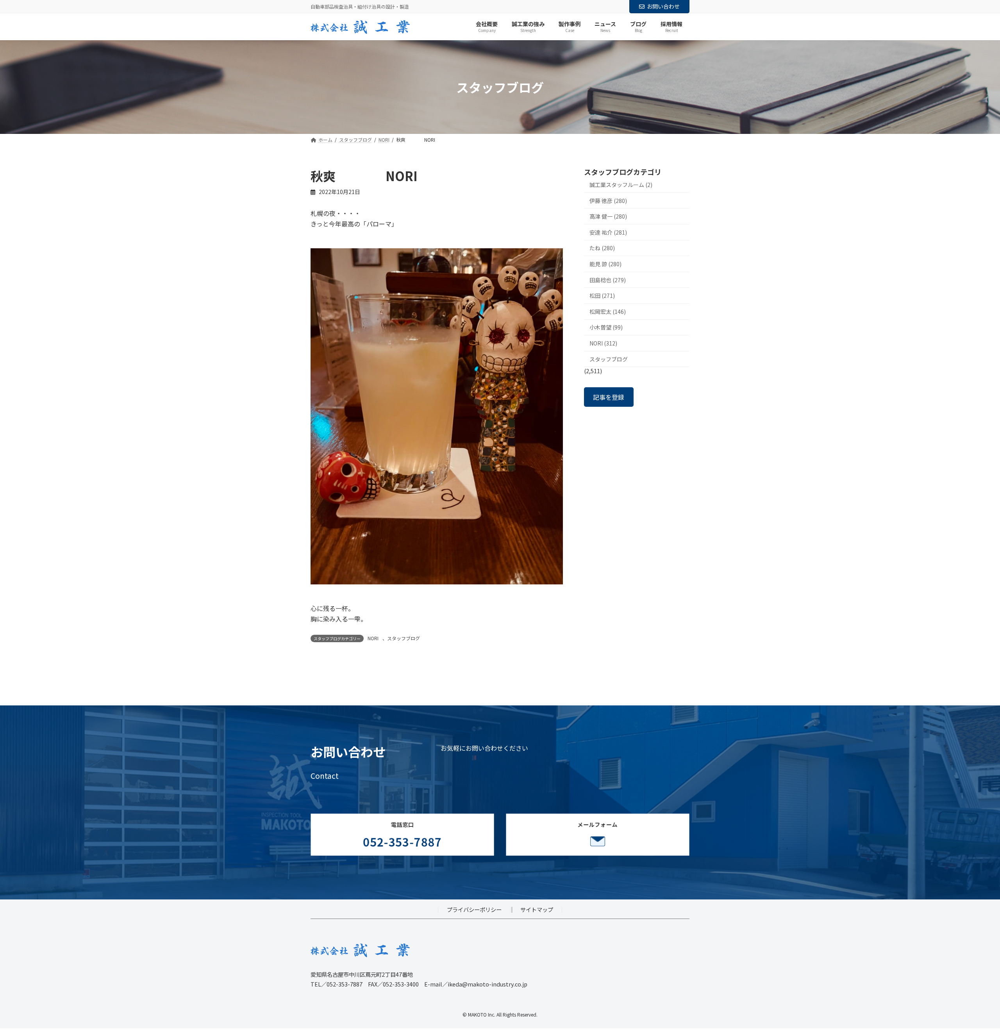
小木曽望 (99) (606, 327)
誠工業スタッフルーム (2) (620, 185)
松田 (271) (602, 296)
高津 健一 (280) (608, 217)
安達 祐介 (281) (608, 232)
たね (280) (602, 248)
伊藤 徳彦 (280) (608, 201)
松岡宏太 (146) (607, 311)
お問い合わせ (663, 6)
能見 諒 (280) (605, 264)
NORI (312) (603, 343)
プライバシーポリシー (474, 910)
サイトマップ (536, 910)
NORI (373, 638)
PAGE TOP (971, 992)
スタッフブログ (403, 638)
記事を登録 (608, 397)
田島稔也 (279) (607, 280)
